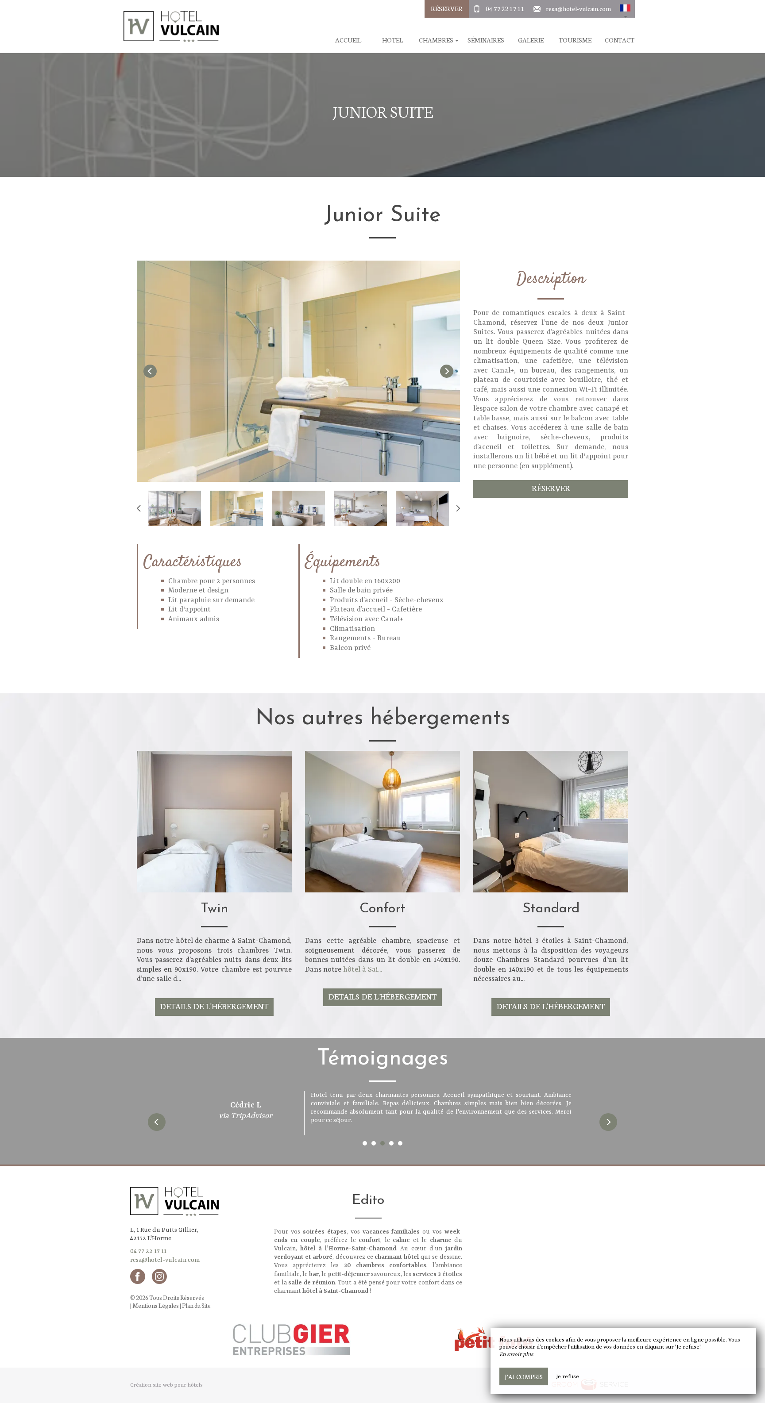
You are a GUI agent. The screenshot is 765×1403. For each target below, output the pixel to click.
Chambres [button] (436, 40)
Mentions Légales (155, 1305)
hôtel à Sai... (362, 970)
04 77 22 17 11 (505, 8)
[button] (625, 8)
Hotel (392, 40)
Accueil (348, 40)
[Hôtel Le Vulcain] (168, 26)
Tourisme (575, 40)
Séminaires (486, 40)
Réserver (447, 8)
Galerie (531, 40)
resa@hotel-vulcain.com (578, 8)
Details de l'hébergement (214, 1005)
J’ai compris (524, 1376)
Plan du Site (196, 1305)
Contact (619, 40)
